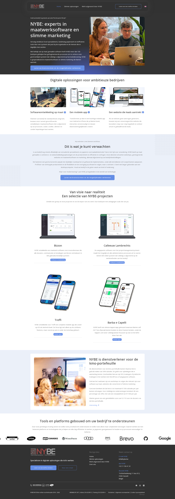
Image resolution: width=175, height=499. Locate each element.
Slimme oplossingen (71, 6)
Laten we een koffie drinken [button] (43, 468)
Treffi (58, 320)
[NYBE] (37, 6)
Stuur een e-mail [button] (67, 468)
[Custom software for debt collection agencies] (58, 226)
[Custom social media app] (58, 293)
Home (59, 6)
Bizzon (58, 245)
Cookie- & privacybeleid (138, 492)
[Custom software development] (48, 97)
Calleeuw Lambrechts (117, 245)
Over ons (92, 464)
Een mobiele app (79, 112)
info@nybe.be (123, 459)
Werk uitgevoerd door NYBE (92, 6)
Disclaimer (111, 492)
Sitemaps (142, 494)
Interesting (93, 405)
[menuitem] (58, 6)
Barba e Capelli (117, 322)
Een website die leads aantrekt (125, 112)
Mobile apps (58, 334)
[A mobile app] (87, 97)
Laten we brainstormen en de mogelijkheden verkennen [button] (57, 68)
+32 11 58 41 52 (124, 466)
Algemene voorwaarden (123, 492)
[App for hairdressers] (117, 295)
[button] (136, 486)
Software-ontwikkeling (58, 260)
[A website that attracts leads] (127, 97)
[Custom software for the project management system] (117, 226)
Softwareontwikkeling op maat (47, 112)
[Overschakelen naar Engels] (144, 6)
